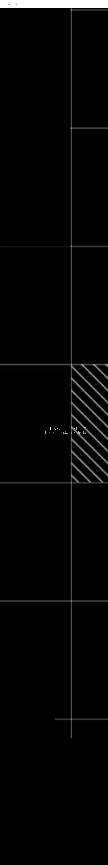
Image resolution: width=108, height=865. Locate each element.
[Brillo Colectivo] (12, 4)
